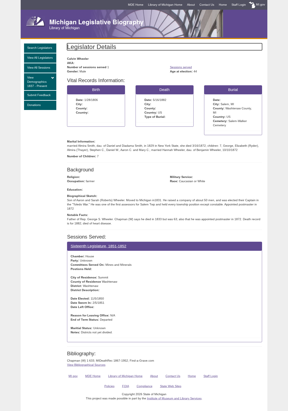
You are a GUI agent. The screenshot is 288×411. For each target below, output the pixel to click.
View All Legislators (40, 57)
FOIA (125, 386)
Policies (109, 386)
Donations (34, 105)
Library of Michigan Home (165, 4)
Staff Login (238, 4)
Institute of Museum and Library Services (174, 398)
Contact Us (206, 4)
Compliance (144, 386)
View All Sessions (38, 67)
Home (223, 4)
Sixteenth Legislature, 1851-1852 (98, 246)
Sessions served (181, 67)
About (191, 4)
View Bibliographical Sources (86, 364)
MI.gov (260, 4)
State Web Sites (170, 386)
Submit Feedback (39, 95)
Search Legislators (39, 47)
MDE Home (135, 4)
